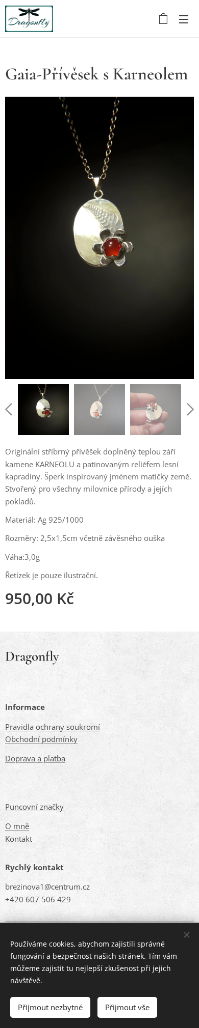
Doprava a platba (35, 758)
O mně (17, 826)
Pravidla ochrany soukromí (52, 727)
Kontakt (18, 839)
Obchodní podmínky (41, 739)
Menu (183, 19)
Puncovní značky (34, 807)
